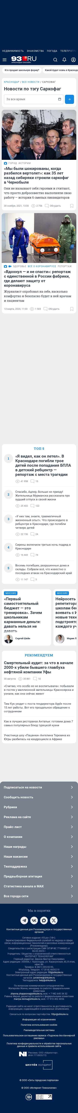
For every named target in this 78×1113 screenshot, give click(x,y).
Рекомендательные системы (39, 1030)
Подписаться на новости (23, 787)
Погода (52, 51)
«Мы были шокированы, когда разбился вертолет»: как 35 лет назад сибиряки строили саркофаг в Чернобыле (36, 175)
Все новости (31, 82)
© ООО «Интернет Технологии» (39, 1087)
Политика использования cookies (39, 1025)
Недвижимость (13, 51)
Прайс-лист (13, 827)
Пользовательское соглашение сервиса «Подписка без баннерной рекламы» (39, 1037)
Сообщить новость (18, 797)
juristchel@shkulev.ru (44, 977)
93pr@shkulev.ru (59, 1014)
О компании (13, 837)
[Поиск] (55, 59)
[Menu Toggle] (4, 59)
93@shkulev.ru (55, 972)
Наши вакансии (16, 856)
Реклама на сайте (17, 817)
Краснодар (12, 82)
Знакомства (35, 51)
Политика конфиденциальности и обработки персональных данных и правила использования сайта (39, 1045)
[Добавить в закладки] (71, 206)
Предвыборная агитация (23, 876)
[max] (44, 920)
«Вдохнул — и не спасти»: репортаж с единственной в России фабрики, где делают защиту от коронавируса (37, 278)
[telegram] (24, 920)
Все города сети (16, 896)
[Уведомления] (64, 59)
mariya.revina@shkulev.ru (27, 999)
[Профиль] (73, 59)
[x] (54, 920)
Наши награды (15, 847)
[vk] (34, 920)
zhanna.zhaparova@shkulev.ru (26, 993)
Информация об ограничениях (39, 1019)
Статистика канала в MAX (24, 886)
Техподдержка (15, 866)
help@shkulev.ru (47, 980)
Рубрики (10, 807)
